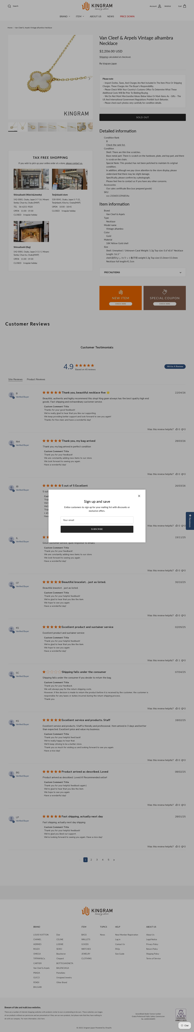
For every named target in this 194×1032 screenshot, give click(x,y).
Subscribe (97, 529)
